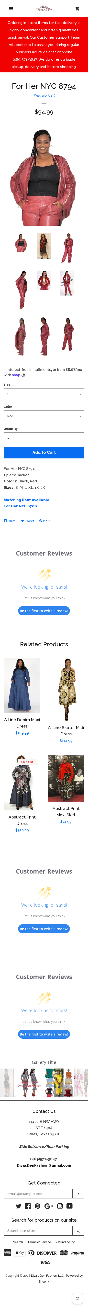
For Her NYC (44, 96)
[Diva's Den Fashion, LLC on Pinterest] (37, 1207)
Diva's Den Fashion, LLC (47, 1275)
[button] (6, 1083)
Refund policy (65, 1242)
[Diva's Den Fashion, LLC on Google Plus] (49, 1207)
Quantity (11, 429)
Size (7, 385)
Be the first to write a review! (44, 610)
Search (18, 1242)
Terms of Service (39, 1242)
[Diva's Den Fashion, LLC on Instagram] (60, 1207)
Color (8, 407)
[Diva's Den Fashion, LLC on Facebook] (28, 1207)
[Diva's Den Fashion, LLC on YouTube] (69, 1207)
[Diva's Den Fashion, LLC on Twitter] (19, 1207)
